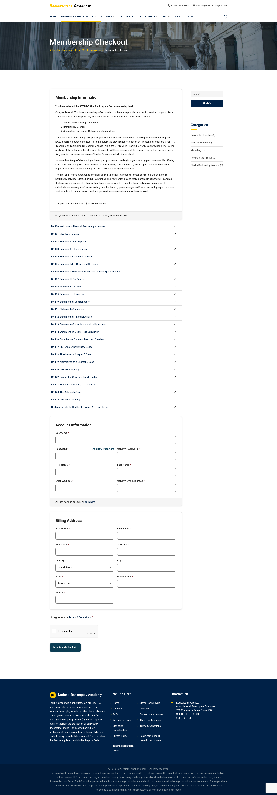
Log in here (89, 501)
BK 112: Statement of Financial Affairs (71, 316)
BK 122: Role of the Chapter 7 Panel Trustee (74, 377)
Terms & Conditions (80, 617)
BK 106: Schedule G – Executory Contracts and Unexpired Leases (85, 271)
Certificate (126, 16)
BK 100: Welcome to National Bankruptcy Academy (78, 226)
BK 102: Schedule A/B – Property (68, 241)
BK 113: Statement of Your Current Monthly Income (78, 324)
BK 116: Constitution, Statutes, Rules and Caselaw (77, 339)
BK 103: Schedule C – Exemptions (69, 249)
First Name (62, 464)
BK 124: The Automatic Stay (66, 392)
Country (60, 560)
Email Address (64, 480)
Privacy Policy (120, 735)
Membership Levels (150, 702)
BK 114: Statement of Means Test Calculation (75, 331)
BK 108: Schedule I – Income (66, 286)
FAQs (115, 714)
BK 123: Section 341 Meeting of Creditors (73, 384)
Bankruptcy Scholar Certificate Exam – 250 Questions (79, 407)
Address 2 (123, 544)
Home (53, 16)
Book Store (147, 16)
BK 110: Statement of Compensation (70, 301)
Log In (189, 16)
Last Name (124, 464)
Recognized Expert (122, 720)
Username (62, 432)
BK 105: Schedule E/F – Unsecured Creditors (74, 264)
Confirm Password (128, 448)
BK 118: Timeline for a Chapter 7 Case (71, 354)
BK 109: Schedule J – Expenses (67, 294)
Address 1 (62, 544)
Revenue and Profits (201, 157)
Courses (106, 16)
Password (61, 448)
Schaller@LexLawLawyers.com (211, 5)
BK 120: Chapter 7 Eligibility (65, 369)
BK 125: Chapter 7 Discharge (66, 399)
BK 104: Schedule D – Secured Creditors (72, 256)
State (59, 576)
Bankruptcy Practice (201, 135)
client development (201, 142)
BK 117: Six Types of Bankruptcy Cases (71, 346)
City (120, 560)
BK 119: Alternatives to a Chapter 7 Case (72, 362)
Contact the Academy (151, 714)
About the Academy (150, 720)
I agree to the (73, 617)
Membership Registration (77, 16)
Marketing (196, 150)
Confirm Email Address (131, 480)
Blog (177, 16)
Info (164, 16)
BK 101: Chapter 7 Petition (65, 234)
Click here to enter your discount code (108, 215)
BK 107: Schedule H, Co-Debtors (68, 279)
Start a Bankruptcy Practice (205, 165)
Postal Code (125, 576)
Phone (60, 592)
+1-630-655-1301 (180, 5)
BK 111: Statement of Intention (67, 309)
